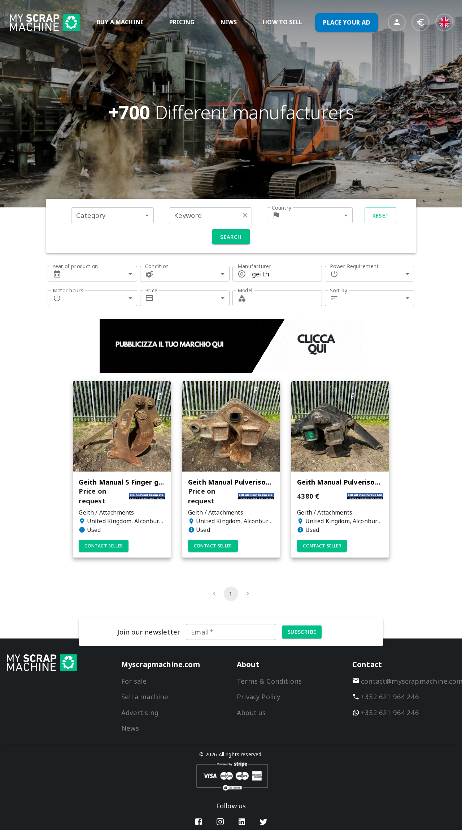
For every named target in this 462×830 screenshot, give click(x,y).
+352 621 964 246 (390, 696)
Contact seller (103, 546)
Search (231, 236)
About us (251, 712)
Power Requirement (354, 266)
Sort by (338, 290)
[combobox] (112, 215)
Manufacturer (254, 266)
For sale (134, 680)
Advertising (139, 712)
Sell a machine (144, 696)
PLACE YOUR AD (346, 22)
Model (245, 290)
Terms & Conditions (269, 680)
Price (151, 290)
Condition (157, 266)
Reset (380, 215)
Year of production (75, 266)
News (130, 727)
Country (281, 207)
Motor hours (68, 290)
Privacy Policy (258, 696)
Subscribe (302, 631)
